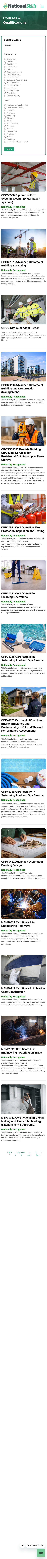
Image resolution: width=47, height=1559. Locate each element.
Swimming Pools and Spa (17, 80)
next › (29, 1155)
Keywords (8, 45)
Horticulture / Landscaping (17, 105)
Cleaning (10, 118)
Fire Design (11, 93)
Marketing (11, 113)
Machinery (11, 134)
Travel (9, 121)
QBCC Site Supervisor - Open (20, 327)
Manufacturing (12, 123)
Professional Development (17, 142)
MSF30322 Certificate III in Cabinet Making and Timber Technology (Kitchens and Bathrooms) (23, 1121)
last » (38, 1155)
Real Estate (11, 139)
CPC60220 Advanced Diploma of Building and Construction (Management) (22, 388)
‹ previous (21, 1152)
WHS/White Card (13, 75)
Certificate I (11, 59)
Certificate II (12, 62)
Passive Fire (12, 131)
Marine (10, 129)
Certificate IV (12, 67)
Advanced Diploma (14, 72)
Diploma (10, 69)
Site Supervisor (13, 83)
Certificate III (12, 64)
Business (10, 110)
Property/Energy (13, 96)
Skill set (10, 137)
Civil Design (11, 88)
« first (9, 1152)
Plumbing (10, 126)
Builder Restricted (14, 85)
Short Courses (12, 77)
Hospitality (11, 115)
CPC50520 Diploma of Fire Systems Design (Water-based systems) (20, 199)
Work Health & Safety (15, 108)
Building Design (13, 90)
